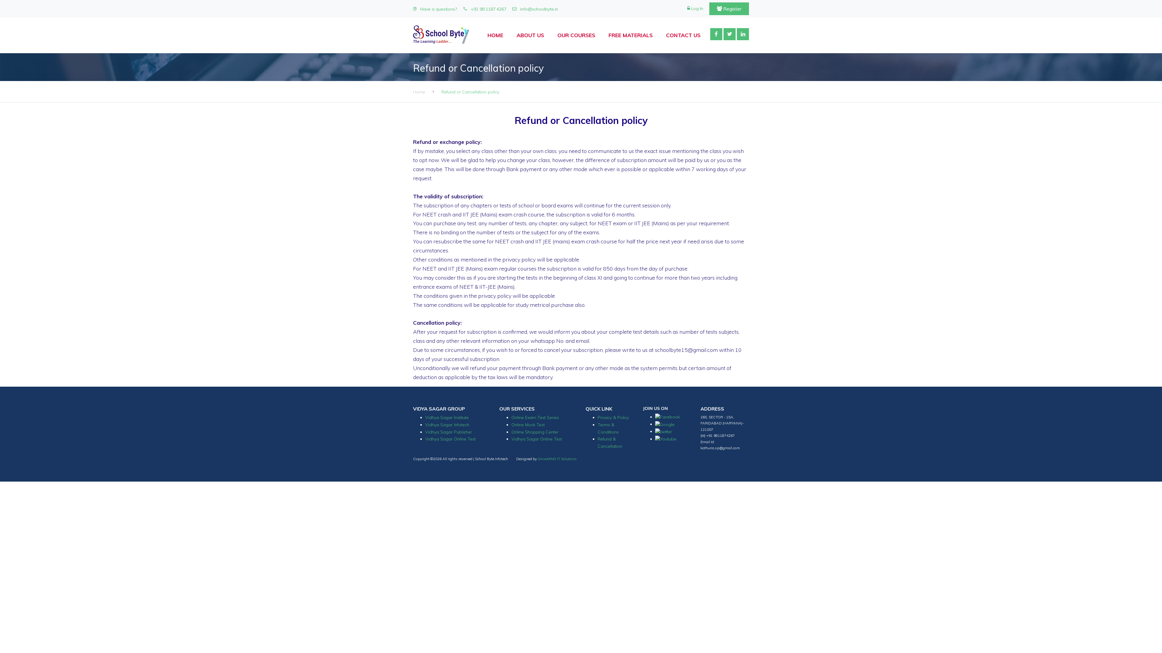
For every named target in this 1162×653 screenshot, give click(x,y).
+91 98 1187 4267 (488, 9)
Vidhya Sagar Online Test (450, 439)
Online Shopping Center (535, 432)
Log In (696, 8)
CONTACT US (683, 35)
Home (419, 92)
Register (731, 9)
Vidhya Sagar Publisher (448, 432)
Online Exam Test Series (535, 417)
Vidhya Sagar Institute (447, 417)
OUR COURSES (576, 35)
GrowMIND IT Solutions (557, 458)
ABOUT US (530, 35)
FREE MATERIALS (631, 35)
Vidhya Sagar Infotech (447, 424)
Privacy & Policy (613, 417)
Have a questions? (438, 9)
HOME (495, 35)
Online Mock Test (528, 424)
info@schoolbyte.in (538, 9)
